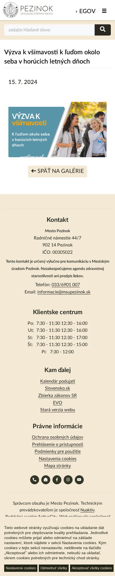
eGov (87, 11)
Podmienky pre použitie (58, 451)
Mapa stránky (57, 466)
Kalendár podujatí (57, 381)
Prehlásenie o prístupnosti (57, 444)
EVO (57, 403)
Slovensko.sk (57, 388)
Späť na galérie (60, 171)
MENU (104, 11)
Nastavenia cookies (57, 459)
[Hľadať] (103, 29)
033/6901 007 (66, 285)
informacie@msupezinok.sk (63, 292)
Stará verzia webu (57, 410)
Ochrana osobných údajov (57, 437)
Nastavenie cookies (21, 568)
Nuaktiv (87, 510)
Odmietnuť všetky (53, 568)
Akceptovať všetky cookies (92, 568)
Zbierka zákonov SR (57, 395)
